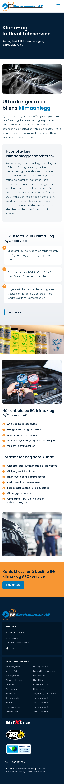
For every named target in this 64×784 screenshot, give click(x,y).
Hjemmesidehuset (25, 768)
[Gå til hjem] (24, 6)
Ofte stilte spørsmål (38, 771)
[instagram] (13, 648)
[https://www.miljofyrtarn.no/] (34, 749)
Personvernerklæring (15, 771)
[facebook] (7, 648)
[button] (56, 6)
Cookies (41, 768)
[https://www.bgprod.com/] (34, 735)
